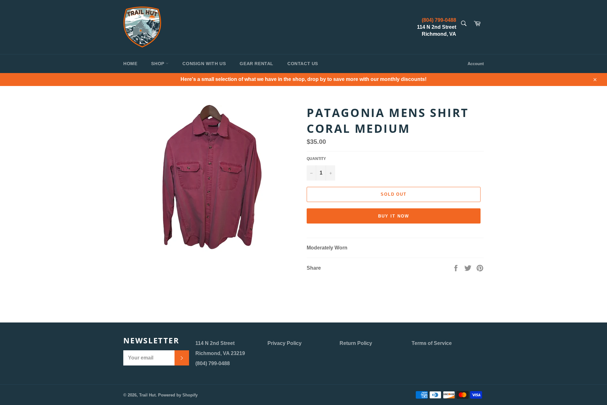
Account (476, 63)
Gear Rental (256, 63)
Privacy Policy (284, 343)
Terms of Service (432, 343)
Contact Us (302, 63)
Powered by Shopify (178, 395)
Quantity (316, 158)
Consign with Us (204, 63)
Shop (158, 63)
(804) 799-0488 (439, 20)
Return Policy (356, 343)
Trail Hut (147, 395)
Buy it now (393, 216)
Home (130, 63)
